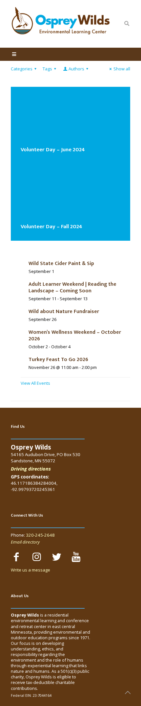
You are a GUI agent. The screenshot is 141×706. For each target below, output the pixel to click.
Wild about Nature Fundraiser (64, 311)
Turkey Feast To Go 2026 (58, 359)
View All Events (35, 383)
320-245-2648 (40, 535)
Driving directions (31, 468)
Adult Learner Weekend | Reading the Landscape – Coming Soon (72, 287)
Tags (47, 69)
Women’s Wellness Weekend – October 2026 (75, 335)
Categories (21, 69)
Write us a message (30, 570)
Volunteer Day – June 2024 (53, 149)
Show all (121, 69)
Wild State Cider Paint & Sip (61, 263)
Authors (76, 69)
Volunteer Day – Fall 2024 (51, 226)
